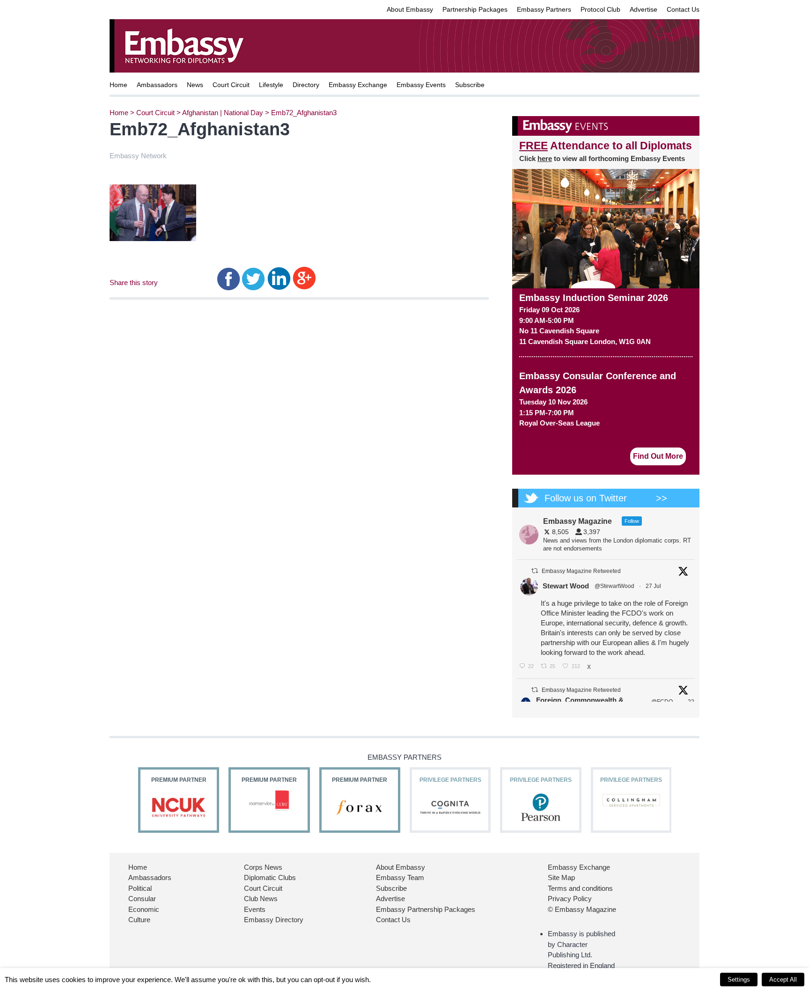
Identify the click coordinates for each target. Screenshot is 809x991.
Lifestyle (271, 84)
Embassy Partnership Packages (425, 909)
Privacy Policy (570, 899)
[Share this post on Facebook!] (228, 278)
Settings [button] (739, 979)
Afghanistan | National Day (222, 113)
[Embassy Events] (605, 126)
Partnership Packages (474, 9)
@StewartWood (614, 586)
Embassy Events (421, 84)
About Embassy (410, 9)
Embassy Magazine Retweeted (581, 571)
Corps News (263, 867)
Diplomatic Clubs (270, 877)
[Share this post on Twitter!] (253, 278)
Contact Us (683, 9)
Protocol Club (600, 9)
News (195, 84)
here (544, 158)
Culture (139, 920)
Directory (306, 84)
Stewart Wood (566, 586)
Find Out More (658, 456)
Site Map (561, 877)
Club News (261, 899)
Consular (142, 899)
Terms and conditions (580, 888)
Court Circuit (231, 84)
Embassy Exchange (358, 84)
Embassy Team (400, 877)
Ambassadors (157, 84)
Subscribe (470, 84)
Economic (143, 909)
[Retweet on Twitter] (534, 570)
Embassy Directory (273, 920)
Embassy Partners (544, 9)
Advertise (643, 9)
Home (118, 84)
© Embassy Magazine (582, 909)
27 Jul (654, 586)
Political (140, 888)
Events (254, 909)
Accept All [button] (783, 979)
